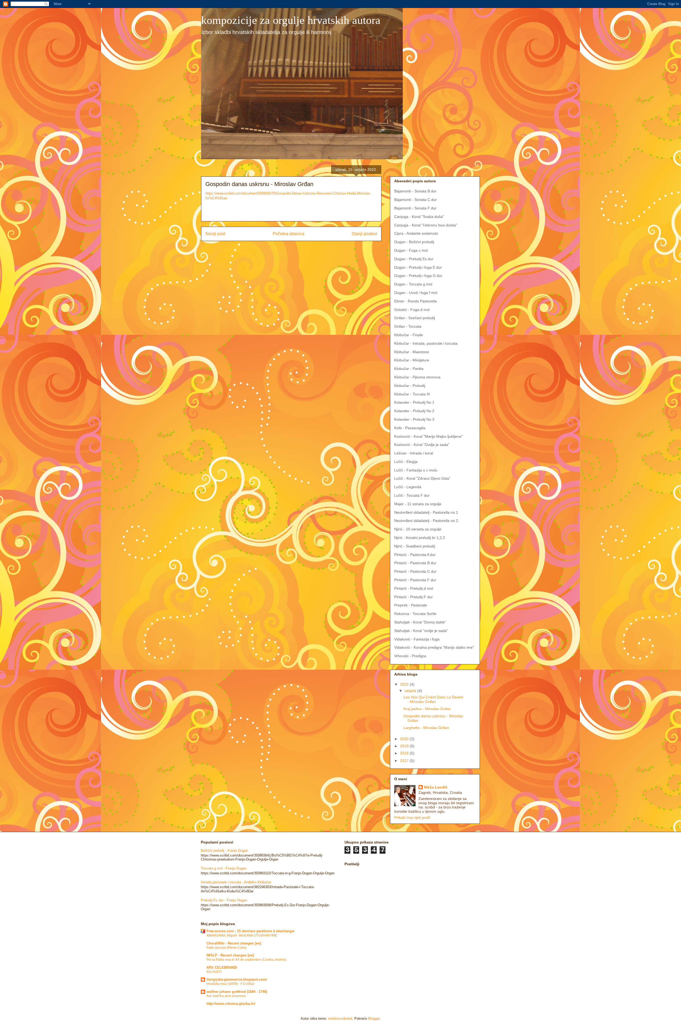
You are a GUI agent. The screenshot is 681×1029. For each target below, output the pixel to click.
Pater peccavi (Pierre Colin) (226, 948)
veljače (411, 691)
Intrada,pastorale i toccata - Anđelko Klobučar (236, 882)
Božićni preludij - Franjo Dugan (224, 851)
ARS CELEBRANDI (221, 967)
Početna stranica (288, 233)
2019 (405, 746)
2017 (405, 760)
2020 (405, 739)
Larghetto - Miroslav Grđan (426, 728)
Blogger (374, 1018)
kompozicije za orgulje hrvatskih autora (290, 20)
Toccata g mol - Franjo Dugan (223, 868)
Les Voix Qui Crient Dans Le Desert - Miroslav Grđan (433, 699)
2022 (405, 684)
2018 (405, 753)
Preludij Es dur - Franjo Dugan (224, 900)
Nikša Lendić (435, 787)
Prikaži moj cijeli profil (412, 817)
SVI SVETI (213, 972)
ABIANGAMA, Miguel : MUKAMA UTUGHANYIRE (241, 935)
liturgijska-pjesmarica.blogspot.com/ (236, 979)
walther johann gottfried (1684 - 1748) (236, 992)
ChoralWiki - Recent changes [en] (233, 943)
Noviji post (215, 233)
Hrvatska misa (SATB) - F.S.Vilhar (230, 984)
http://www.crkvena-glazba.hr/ (230, 1004)
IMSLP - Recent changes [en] (230, 955)
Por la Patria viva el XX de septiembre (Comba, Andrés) (246, 959)
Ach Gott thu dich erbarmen (226, 996)
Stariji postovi (364, 233)
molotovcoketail (340, 1018)
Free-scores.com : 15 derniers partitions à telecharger (250, 931)
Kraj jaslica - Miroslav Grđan (427, 709)
